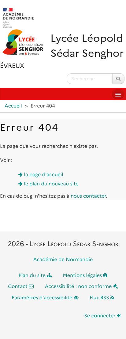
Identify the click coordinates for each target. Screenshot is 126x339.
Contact (18, 287)
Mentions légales (83, 276)
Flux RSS (100, 298)
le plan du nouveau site (51, 184)
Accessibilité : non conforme (79, 287)
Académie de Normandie (63, 260)
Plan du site (33, 276)
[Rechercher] (118, 78)
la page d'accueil (43, 175)
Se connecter (100, 316)
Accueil (13, 106)
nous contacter (88, 196)
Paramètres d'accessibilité (43, 298)
